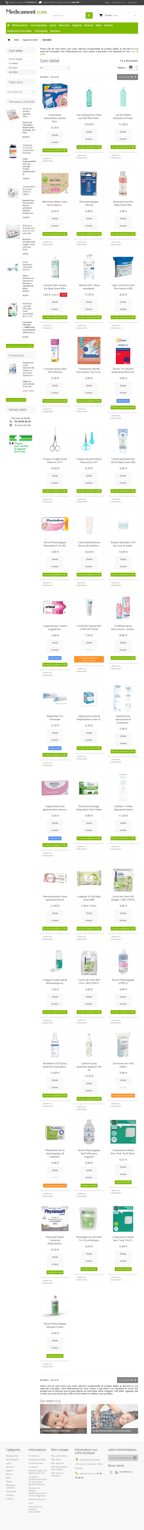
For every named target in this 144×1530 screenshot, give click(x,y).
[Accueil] (8, 25)
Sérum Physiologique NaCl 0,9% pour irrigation (89, 1153)
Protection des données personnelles (35, 1509)
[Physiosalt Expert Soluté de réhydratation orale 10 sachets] (54, 1218)
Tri (41, 67)
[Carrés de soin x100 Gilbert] (123, 1045)
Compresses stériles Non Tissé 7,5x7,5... (123, 1238)
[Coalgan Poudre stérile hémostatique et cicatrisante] (54, 961)
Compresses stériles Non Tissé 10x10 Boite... (123, 1152)
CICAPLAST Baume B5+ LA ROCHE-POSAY (89, 627)
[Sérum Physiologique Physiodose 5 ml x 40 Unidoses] (54, 524)
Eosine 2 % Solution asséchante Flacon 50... (123, 370)
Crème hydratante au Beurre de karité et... (89, 544)
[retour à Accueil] (9, 40)
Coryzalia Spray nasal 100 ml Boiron (55, 370)
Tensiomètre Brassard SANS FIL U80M (29, 190)
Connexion (132, 2)
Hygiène (77, 25)
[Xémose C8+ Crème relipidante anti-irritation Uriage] (89, 267)
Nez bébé (13, 67)
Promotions (16, 355)
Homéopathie (39, 25)
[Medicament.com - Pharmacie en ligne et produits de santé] (26, 10)
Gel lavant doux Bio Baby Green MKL (123, 203)
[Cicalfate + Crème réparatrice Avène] (123, 787)
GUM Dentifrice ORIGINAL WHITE (28, 266)
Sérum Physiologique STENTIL (123, 981)
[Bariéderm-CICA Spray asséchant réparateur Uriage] (54, 1045)
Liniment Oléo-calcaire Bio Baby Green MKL (55, 287)
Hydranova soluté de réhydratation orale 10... (89, 718)
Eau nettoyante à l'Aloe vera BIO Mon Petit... (89, 116)
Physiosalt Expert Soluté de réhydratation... (55, 1240)
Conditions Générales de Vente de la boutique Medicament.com (38, 1480)
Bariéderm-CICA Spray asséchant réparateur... (55, 1065)
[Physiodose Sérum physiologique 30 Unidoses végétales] (54, 1131)
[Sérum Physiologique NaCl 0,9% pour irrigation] (89, 1131)
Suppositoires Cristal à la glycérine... (55, 627)
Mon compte (59, 1449)
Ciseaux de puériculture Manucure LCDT (89, 460)
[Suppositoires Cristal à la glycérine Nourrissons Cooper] (54, 607)
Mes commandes (59, 1455)
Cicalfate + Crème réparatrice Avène (123, 808)
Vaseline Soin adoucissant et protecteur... (123, 719)
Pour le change (15, 59)
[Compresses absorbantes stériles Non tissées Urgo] (54, 96)
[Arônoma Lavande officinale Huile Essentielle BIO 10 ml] (13, 309)
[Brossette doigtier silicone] (89, 183)
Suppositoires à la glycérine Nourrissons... (55, 808)
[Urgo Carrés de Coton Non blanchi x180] (123, 267)
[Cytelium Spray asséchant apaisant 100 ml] (89, 1045)
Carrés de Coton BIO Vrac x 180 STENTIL (89, 981)
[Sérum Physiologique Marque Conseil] (54, 1305)
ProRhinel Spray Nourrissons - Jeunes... (123, 627)
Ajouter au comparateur (47, 159)
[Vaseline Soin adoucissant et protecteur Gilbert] (123, 697)
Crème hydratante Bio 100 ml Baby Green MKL (123, 460)
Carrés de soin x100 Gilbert (123, 1065)
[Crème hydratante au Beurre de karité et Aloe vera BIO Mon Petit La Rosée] (89, 524)
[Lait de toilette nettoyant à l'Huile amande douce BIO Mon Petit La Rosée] (123, 96)
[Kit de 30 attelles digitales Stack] (13, 115)
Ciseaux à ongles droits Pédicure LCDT (55, 460)
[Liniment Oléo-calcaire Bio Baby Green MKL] (54, 267)
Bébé (99, 25)
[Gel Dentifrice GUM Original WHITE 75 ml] (13, 268)
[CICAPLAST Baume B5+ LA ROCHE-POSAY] (89, 607)
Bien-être (64, 25)
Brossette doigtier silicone (89, 203)
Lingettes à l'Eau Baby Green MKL (89, 898)
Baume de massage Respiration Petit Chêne (89, 808)
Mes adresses (57, 1463)
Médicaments (20, 25)
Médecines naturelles (19, 30)
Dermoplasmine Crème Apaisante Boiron (55, 898)
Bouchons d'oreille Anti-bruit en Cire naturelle (29, 229)
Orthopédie (41, 30)
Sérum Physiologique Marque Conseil (55, 1325)
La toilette (13, 63)
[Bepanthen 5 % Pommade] (54, 697)
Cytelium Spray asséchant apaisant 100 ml (89, 1066)
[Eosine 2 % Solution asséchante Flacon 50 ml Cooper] (123, 350)
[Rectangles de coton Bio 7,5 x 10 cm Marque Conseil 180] (89, 1218)
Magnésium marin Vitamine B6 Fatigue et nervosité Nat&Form (28, 369)
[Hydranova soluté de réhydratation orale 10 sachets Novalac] (89, 697)
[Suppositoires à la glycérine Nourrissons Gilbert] (54, 787)
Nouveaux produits (22, 101)
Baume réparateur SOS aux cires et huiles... (123, 544)
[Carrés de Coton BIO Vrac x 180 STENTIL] (89, 961)
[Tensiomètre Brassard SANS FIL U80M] (13, 193)
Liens (31, 1503)
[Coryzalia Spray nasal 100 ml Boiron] (54, 350)
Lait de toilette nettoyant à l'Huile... (123, 116)
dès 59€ (75, 2)
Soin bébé (13, 72)
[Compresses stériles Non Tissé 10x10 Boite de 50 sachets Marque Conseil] (123, 1131)
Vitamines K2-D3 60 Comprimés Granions (28, 149)
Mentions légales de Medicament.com (38, 1471)
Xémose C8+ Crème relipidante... (89, 287)
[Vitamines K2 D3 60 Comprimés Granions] (13, 151)
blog (57, 1401)
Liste (136, 70)
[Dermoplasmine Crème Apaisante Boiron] (54, 878)
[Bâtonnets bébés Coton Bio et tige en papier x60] (54, 183)
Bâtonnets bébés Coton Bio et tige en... (55, 203)
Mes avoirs (56, 1459)
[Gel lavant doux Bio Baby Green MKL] (123, 183)
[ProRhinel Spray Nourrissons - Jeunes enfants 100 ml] (123, 607)
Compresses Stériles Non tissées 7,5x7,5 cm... (89, 370)
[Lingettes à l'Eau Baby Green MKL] (89, 878)
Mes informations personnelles (59, 1468)
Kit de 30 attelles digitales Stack (27, 112)
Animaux (55, 30)
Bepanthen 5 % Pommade (55, 718)
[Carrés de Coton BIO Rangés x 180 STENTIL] (123, 878)
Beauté (89, 25)
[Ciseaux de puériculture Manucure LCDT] (89, 440)
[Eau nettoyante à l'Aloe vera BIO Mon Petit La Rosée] (89, 96)
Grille (131, 70)
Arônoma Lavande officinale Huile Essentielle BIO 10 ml (28, 310)
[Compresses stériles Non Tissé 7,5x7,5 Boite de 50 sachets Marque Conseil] (123, 1218)
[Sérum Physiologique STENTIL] (123, 961)
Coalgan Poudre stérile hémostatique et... (55, 981)
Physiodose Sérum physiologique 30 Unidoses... (55, 1153)
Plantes (108, 25)
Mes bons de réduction (57, 1474)
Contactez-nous (118, 2)
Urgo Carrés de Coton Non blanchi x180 (123, 287)
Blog (107, 2)
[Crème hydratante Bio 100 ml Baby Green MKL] (123, 440)
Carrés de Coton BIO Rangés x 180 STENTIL (123, 898)
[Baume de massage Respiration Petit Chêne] (89, 787)
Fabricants (16, 82)
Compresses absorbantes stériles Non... (55, 118)
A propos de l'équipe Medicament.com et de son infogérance (38, 1492)
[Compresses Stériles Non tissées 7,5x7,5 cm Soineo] (89, 350)
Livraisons (33, 1467)
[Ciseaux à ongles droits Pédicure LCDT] (54, 440)
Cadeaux (10, 1498)
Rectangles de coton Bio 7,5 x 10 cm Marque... (89, 1238)
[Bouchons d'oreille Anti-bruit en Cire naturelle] (13, 232)
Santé (52, 25)
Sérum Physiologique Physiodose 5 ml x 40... (55, 544)
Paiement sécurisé (37, 1499)
